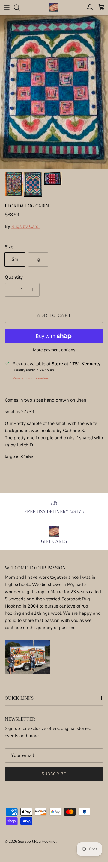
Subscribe (54, 774)
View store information (31, 378)
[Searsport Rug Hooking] (54, 7)
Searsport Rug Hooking (37, 841)
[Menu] (6, 7)
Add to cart (54, 316)
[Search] (19, 7)
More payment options (54, 350)
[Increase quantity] (34, 289)
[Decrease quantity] (10, 289)
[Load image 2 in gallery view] (54, 92)
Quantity (14, 277)
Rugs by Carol (25, 226)
